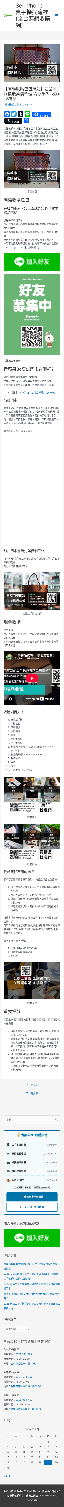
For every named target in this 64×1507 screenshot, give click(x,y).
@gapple (18, 247)
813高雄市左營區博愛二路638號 (37, 392)
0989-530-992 (24, 1377)
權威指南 (10, 104)
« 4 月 (7, 1476)
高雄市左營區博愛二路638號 (26, 1409)
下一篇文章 (32, 1093)
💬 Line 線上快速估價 (32, 1207)
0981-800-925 (24, 1354)
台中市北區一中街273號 (24, 1363)
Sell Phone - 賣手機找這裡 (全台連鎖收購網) (33, 15)
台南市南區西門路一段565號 (26, 1386)
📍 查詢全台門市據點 (32, 1196)
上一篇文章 (32, 1084)
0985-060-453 (24, 1399)
